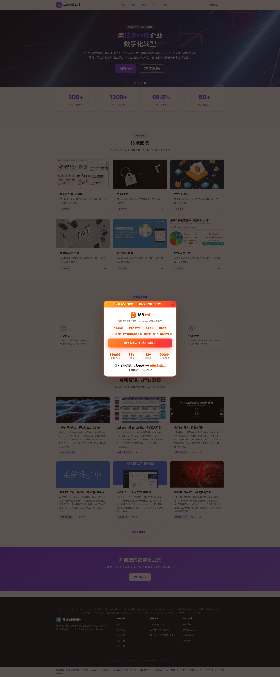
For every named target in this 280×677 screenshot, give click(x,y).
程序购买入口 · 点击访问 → (140, 343)
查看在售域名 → (158, 365)
